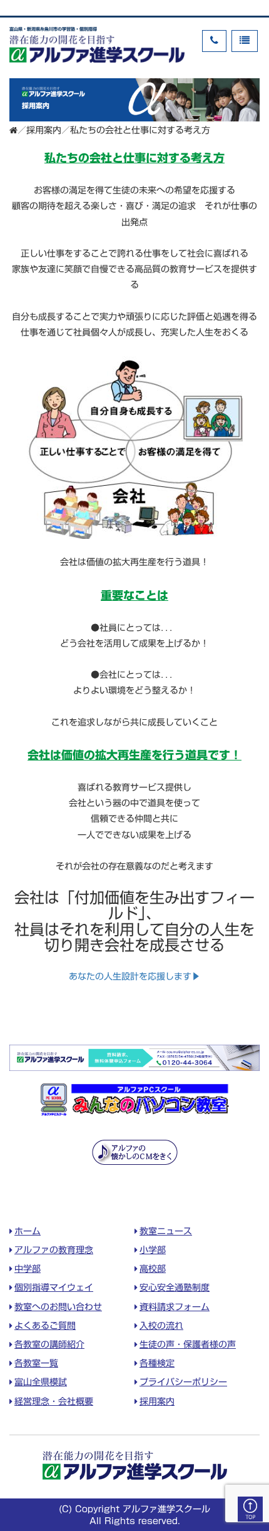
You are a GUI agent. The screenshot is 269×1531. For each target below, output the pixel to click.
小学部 (153, 1250)
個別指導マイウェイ (53, 1287)
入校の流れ (161, 1325)
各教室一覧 (36, 1363)
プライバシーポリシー (183, 1382)
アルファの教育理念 (53, 1250)
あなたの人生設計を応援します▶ (134, 976)
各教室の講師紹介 (49, 1344)
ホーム (27, 1231)
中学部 (27, 1268)
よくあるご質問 (45, 1325)
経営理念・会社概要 (53, 1401)
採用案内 (43, 130)
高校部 (153, 1268)
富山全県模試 (40, 1382)
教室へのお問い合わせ (58, 1307)
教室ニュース (166, 1231)
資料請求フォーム (175, 1307)
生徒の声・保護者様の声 (188, 1344)
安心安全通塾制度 (175, 1287)
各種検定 (157, 1363)
